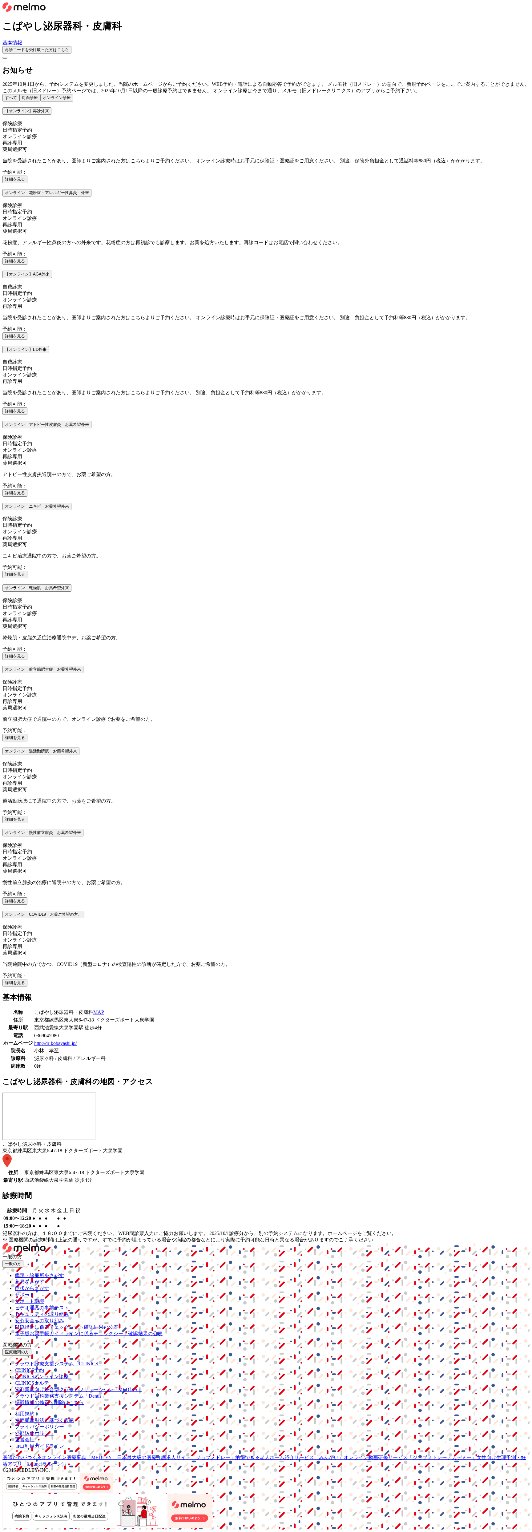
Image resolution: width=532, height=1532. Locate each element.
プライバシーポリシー (39, 1426)
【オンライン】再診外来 (27, 111)
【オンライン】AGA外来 (27, 274)
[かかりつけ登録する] (4, 58)
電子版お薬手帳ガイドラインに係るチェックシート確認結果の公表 (89, 1333)
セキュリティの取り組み (42, 1314)
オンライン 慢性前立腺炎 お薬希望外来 (43, 832)
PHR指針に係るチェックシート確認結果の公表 (66, 1327)
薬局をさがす (29, 1281)
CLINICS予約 (29, 1370)
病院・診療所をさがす (39, 1275)
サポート (24, 1294)
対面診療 (30, 97)
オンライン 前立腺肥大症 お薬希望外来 (43, 669)
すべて (11, 97)
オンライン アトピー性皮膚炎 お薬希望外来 (47, 424)
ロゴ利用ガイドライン (39, 1446)
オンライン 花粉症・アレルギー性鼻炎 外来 (47, 192)
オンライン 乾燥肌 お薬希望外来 (37, 587)
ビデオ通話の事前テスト (42, 1307)
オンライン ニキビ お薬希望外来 (37, 506)
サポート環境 (29, 1301)
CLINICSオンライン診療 (42, 1376)
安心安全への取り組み (39, 1320)
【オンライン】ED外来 (25, 349)
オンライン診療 (57, 97)
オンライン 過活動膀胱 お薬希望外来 (41, 751)
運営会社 (24, 1439)
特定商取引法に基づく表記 (44, 1420)
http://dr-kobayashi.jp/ (55, 1043)
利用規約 (24, 1413)
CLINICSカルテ (32, 1383)
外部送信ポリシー (34, 1433)
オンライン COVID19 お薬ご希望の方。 (43, 914)
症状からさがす (32, 1288)
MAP (98, 1012)
